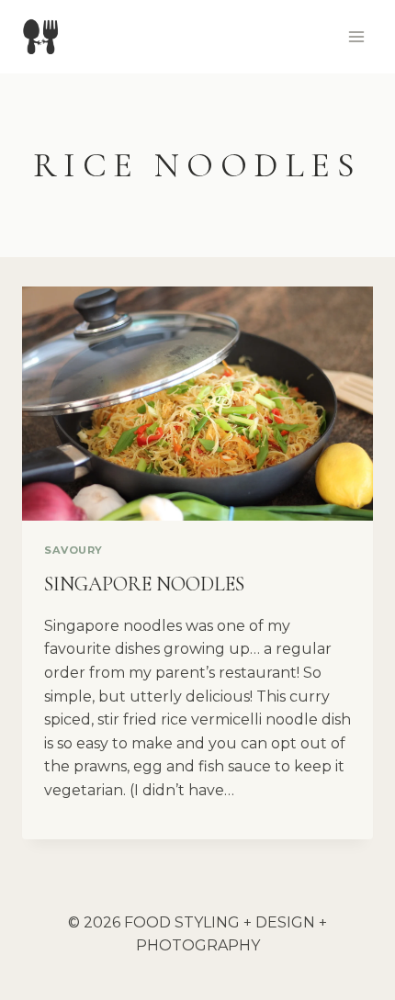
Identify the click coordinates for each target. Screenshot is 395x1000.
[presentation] (197, 404)
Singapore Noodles (144, 584)
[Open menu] (356, 36)
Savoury (73, 550)
